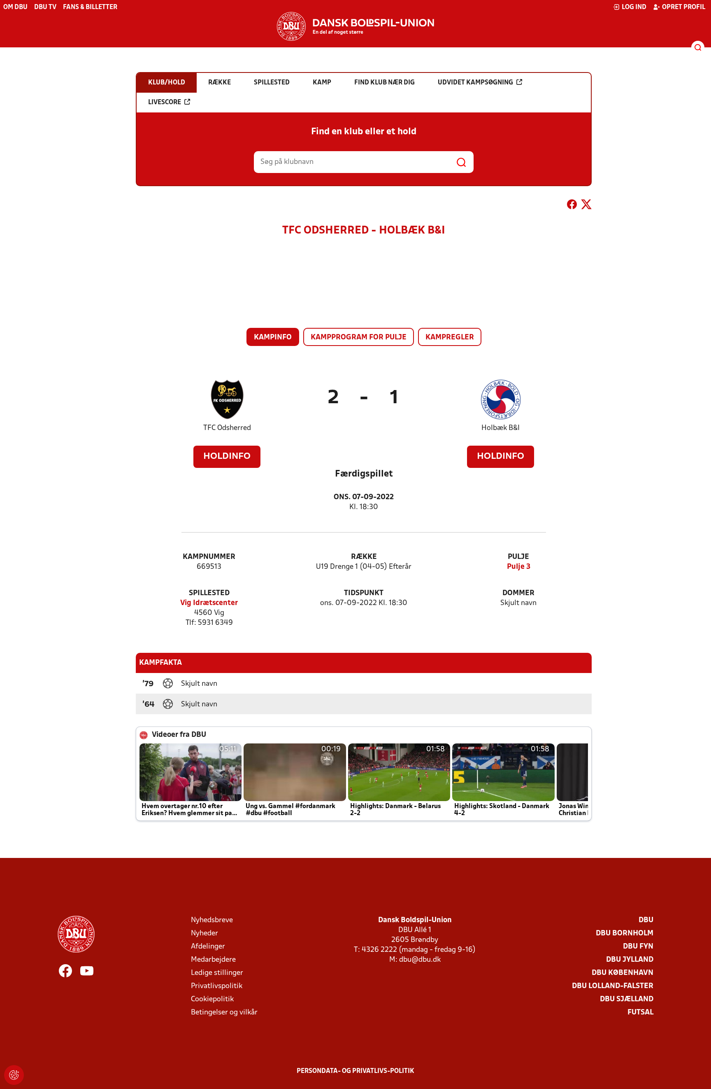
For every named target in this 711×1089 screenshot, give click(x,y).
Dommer (518, 593)
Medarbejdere (213, 959)
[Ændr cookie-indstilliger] (14, 1075)
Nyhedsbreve (212, 920)
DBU (646, 920)
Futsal (640, 1012)
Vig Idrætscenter (209, 603)
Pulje (518, 557)
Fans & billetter (90, 7)
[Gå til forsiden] (355, 26)
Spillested (209, 593)
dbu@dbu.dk (420, 959)
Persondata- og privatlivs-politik (355, 1071)
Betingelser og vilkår (224, 1012)
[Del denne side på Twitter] (586, 206)
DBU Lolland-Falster (612, 986)
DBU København (622, 973)
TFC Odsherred (227, 428)
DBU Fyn (638, 946)
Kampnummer (209, 557)
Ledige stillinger (217, 973)
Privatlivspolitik (216, 986)
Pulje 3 (518, 566)
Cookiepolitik (212, 999)
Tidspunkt (363, 593)
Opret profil (683, 7)
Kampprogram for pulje (359, 337)
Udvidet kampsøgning (475, 83)
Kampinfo (273, 337)
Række (364, 557)
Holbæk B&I (500, 428)
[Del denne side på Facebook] (572, 206)
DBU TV (45, 7)
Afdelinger (208, 946)
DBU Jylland (629, 959)
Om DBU (15, 7)
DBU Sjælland (626, 999)
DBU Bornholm (624, 933)
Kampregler (449, 337)
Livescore (164, 102)
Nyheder (204, 933)
